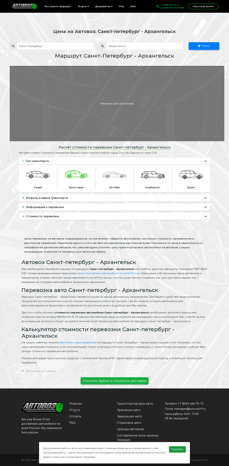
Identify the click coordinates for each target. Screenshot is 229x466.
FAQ (121, 6)
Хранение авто (128, 410)
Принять (177, 449)
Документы (103, 6)
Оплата (75, 416)
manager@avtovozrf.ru (190, 408)
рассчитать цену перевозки (78, 342)
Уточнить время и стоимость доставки (114, 381)
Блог (133, 6)
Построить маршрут (57, 6)
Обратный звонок (203, 6)
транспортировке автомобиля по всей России (108, 273)
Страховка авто (129, 423)
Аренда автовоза (130, 429)
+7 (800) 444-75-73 (170, 4)
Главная (75, 404)
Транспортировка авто (135, 404)
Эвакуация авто (129, 416)
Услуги (82, 6)
